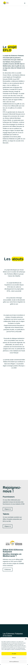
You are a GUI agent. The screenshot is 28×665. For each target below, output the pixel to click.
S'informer (7, 569)
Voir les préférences (14, 661)
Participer (14, 617)
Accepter (14, 653)
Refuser (14, 657)
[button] (26, 639)
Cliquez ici (7, 509)
